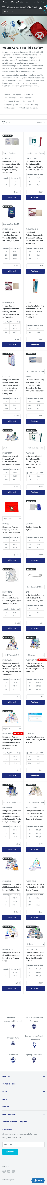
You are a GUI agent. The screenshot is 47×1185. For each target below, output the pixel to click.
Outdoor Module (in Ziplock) (33, 528)
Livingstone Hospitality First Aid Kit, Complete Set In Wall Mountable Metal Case (35, 956)
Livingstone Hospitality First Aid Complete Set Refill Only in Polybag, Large (11, 956)
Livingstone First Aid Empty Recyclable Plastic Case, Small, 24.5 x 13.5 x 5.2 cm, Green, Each (33, 462)
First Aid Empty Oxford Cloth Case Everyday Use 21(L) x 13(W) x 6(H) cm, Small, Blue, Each (11, 236)
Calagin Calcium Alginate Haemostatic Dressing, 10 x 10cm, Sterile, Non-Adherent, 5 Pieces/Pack (35, 238)
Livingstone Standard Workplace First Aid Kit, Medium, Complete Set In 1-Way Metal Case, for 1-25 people (11, 669)
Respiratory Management (13, 94)
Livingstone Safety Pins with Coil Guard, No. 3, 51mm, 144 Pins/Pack (35, 598)
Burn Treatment (25, 98)
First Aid (18, 104)
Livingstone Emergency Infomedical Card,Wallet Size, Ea (35, 740)
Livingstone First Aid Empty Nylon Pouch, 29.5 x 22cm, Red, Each (11, 530)
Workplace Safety (31, 104)
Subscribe (10, 1151)
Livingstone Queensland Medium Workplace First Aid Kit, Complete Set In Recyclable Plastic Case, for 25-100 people (11, 816)
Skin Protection (9, 108)
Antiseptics (8, 104)
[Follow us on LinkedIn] (13, 1171)
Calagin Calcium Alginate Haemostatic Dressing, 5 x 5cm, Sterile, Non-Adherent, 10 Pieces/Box (11, 311)
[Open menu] (3, 7)
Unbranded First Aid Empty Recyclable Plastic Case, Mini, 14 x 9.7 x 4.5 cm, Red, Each (35, 165)
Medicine (29, 94)
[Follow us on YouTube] (8, 1171)
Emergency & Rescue (11, 101)
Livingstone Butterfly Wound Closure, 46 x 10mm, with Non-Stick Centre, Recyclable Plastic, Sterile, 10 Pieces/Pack (11, 386)
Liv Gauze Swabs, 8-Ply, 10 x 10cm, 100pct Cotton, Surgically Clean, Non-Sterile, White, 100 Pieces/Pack (35, 385)
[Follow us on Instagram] (4, 1171)
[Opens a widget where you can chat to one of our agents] (38, 1181)
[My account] (40, 7)
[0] (45, 7)
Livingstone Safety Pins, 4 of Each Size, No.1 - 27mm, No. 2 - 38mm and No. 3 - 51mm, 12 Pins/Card (35, 311)
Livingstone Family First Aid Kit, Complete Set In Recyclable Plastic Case (11, 887)
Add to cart (12, 197)
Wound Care (27, 101)
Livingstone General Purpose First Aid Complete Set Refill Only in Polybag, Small (11, 460)
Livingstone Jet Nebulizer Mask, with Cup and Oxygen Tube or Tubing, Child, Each (11, 599)
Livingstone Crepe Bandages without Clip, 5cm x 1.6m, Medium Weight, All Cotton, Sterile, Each (11, 167)
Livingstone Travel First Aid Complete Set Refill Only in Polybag (35, 887)
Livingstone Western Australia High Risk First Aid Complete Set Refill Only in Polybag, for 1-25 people (11, 742)
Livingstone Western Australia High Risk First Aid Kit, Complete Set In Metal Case (35, 667)
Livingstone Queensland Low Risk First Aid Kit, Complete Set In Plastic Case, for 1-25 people (35, 814)
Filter (8, 122)
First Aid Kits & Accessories (28, 108)
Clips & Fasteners (10, 98)
